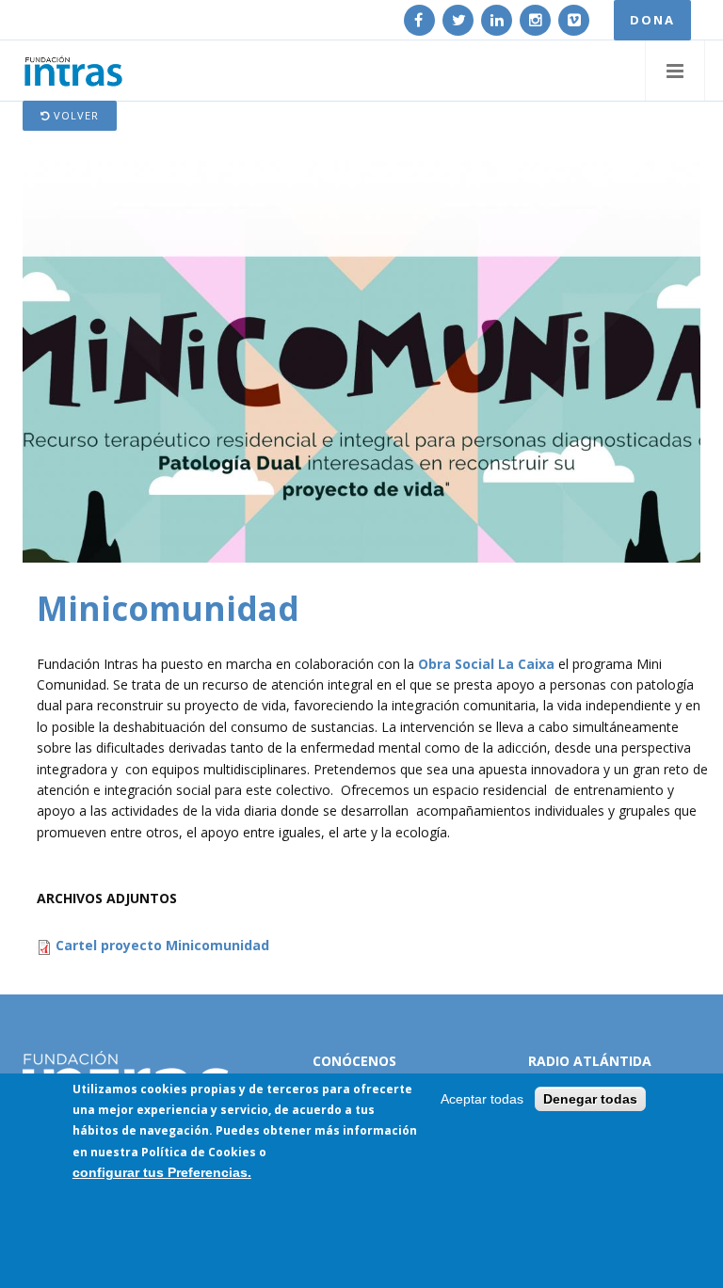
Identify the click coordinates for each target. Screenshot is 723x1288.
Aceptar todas (482, 1098)
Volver (74, 115)
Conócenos (354, 1061)
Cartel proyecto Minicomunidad (162, 945)
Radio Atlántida (589, 1061)
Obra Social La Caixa (486, 664)
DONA (652, 19)
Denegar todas (590, 1098)
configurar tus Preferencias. (161, 1172)
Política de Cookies (198, 1152)
